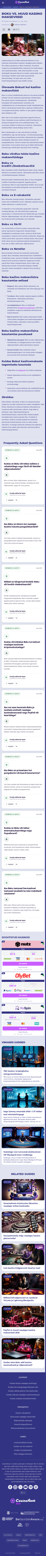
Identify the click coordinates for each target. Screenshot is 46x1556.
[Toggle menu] (3, 3)
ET (22, 1493)
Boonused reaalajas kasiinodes (23, 1417)
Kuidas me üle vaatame (23, 1446)
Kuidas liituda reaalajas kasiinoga (23, 1383)
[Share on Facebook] (9, 29)
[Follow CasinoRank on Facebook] (10, 1487)
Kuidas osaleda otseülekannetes (23, 1398)
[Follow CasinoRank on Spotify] (31, 1487)
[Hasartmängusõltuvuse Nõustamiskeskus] (30, 1513)
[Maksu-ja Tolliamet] (12, 1513)
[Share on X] (4, 29)
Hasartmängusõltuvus (23, 1424)
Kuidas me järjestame (23, 1450)
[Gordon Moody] (7, 1519)
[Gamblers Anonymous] (20, 1524)
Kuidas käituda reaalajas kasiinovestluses (23, 1395)
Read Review (23, 967)
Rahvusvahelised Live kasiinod (23, 1428)
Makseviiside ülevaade (23, 1420)
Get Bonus (23, 963)
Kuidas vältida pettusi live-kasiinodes (23, 1391)
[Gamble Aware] (30, 1519)
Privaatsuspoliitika (25, 1553)
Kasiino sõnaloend (23, 1413)
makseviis (22, 370)
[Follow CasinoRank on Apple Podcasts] (36, 1487)
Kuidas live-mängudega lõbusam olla (23, 1387)
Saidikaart (37, 1553)
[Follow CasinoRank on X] (20, 1487)
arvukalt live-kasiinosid (26, 308)
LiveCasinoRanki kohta (23, 1442)
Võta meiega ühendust (23, 1454)
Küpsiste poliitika (10, 1553)
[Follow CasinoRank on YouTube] (25, 1487)
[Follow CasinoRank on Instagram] (15, 1487)
